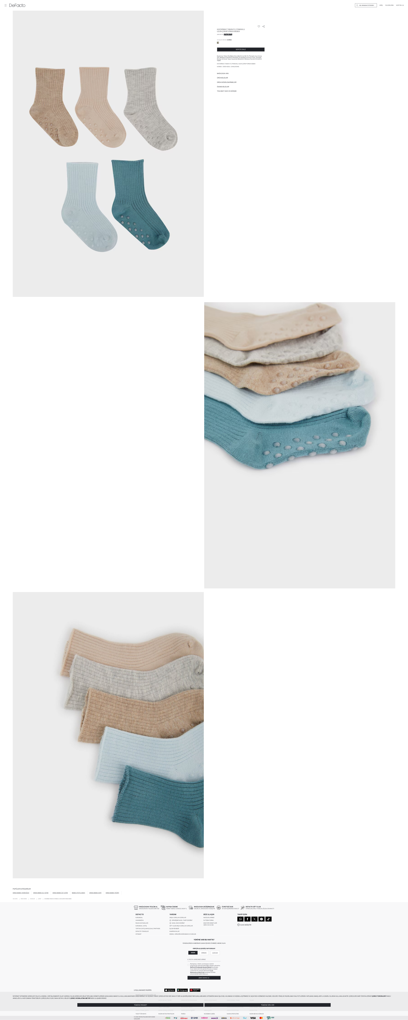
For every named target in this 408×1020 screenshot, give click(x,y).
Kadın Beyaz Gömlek (257, 1014)
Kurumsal (139, 917)
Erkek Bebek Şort (95, 893)
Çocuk (215, 953)
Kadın (193, 952)
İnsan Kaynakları (142, 923)
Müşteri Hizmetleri (210, 923)
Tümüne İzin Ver (267, 1005)
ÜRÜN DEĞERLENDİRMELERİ (226, 82)
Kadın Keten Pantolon (166, 1014)
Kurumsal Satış (141, 926)
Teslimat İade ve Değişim (226, 91)
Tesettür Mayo (141, 1014)
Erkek (204, 953)
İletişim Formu (208, 920)
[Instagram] (261, 919)
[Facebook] (247, 919)
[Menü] (5, 5)
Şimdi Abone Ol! (204, 978)
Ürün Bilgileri (222, 78)
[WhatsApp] (240, 919)
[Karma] (218, 43)
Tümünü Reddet (140, 1005)
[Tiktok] (268, 919)
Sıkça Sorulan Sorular (177, 917)
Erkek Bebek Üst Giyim (60, 893)
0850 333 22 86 (208, 925)
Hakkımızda (140, 920)
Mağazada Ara (223, 73)
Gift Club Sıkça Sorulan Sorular (181, 926)
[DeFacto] (17, 5)
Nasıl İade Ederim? (178, 923)
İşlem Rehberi (174, 928)
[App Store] (169, 990)
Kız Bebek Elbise (209, 1014)
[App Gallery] (195, 990)
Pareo (183, 1014)
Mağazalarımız (208, 917)
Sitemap (138, 934)
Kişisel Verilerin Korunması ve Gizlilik (182, 934)
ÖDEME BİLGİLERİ (223, 87)
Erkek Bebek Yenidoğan (21, 893)
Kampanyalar (174, 931)
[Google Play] (182, 990)
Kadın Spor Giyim (233, 1014)
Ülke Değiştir (245, 925)
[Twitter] (254, 919)
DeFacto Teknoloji (142, 931)
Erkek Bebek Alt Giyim (40, 893)
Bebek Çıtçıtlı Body (78, 893)
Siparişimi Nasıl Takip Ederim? (181, 920)
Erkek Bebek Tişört (112, 893)
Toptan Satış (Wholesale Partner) (148, 928)
